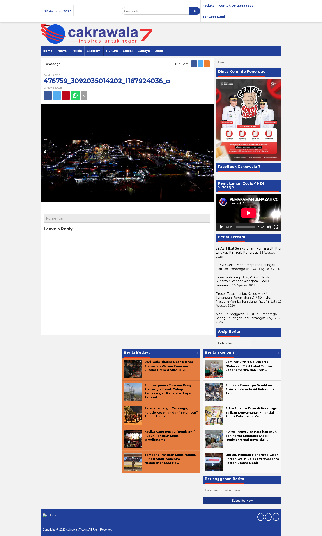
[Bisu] (269, 227)
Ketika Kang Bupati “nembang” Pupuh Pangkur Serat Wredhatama (169, 435)
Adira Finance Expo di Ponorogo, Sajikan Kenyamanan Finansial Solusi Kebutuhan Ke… (251, 412)
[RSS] (207, 64)
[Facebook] (194, 64)
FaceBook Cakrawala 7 (239, 167)
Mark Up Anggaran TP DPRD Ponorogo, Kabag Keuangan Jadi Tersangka (247, 316)
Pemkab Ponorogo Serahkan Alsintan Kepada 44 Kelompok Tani (250, 389)
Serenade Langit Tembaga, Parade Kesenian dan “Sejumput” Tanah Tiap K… (171, 412)
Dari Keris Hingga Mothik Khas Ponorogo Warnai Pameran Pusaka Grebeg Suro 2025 (168, 365)
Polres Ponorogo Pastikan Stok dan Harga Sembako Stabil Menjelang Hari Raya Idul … (251, 435)
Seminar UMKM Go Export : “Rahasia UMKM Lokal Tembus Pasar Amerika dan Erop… (249, 365)
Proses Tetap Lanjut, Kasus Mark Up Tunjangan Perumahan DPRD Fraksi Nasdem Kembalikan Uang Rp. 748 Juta (246, 297)
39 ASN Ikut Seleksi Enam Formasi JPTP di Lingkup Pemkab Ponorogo (248, 250)
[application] (248, 212)
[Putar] (221, 227)
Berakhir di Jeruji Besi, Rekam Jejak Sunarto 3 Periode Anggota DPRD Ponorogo (242, 281)
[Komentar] (84, 95)
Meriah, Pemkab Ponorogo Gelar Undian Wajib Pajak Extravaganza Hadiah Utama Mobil (252, 458)
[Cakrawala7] (96, 34)
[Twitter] (201, 64)
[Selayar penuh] (276, 227)
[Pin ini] (66, 95)
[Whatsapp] (75, 95)
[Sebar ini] (48, 95)
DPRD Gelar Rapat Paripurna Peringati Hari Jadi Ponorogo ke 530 (245, 267)
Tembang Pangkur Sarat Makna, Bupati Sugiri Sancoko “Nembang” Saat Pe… (170, 458)
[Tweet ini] (57, 95)
